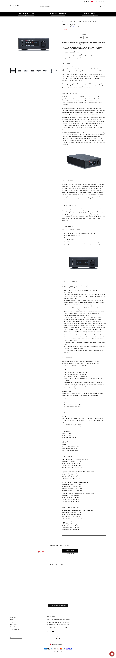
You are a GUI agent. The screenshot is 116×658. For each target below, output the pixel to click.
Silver (86, 37)
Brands (16, 10)
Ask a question (83, 534)
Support (90, 10)
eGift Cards (13, 617)
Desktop (50, 10)
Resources (80, 10)
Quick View (19, 585)
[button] (112, 654)
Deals (70, 10)
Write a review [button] (70, 550)
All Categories (27, 10)
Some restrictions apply (63, 624)
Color (83, 34)
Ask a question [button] (70, 553)
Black (81, 37)
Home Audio (60, 10)
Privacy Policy (13, 627)
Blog (11, 619)
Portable (40, 10)
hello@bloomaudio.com (16, 637)
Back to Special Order (59, 605)
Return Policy (13, 624)
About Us (99, 10)
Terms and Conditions (15, 629)
